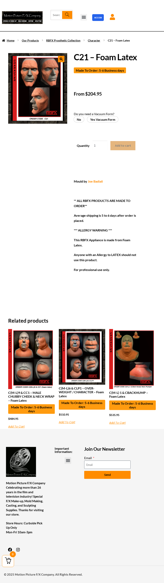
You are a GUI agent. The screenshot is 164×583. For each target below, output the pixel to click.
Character (94, 40)
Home (10, 40)
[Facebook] (10, 550)
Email (88, 458)
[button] (83, 17)
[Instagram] (18, 550)
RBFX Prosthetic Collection (63, 40)
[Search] (67, 15)
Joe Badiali (95, 181)
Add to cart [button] (16, 426)
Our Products (30, 40)
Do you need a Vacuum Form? (94, 114)
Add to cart (123, 145)
